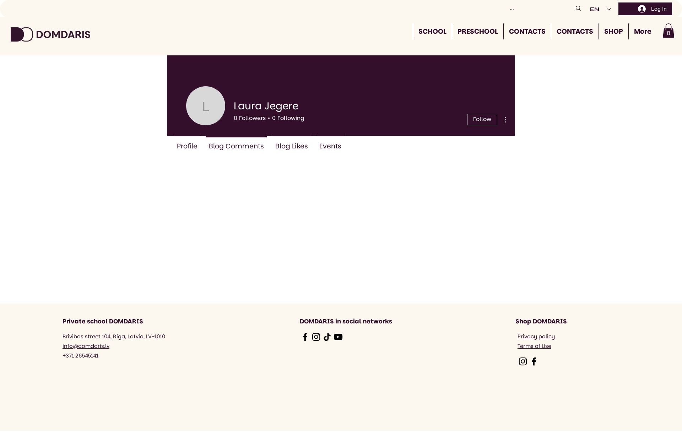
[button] (668, 30)
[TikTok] (327, 337)
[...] (578, 8)
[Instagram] (316, 337)
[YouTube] (338, 337)
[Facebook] (305, 337)
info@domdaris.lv (86, 346)
